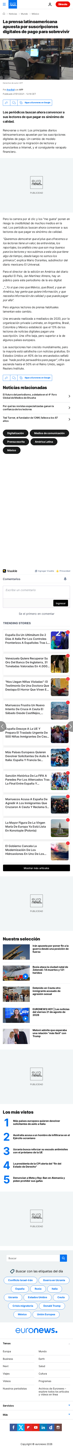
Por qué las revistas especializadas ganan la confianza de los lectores (28, 408)
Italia (55, 1288)
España (19, 1288)
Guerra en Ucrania (54, 1280)
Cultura (43, 1373)
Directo (62, 4)
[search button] (63, 1258)
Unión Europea (46, 1314)
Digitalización (15, 432)
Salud (42, 1366)
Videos (7, 1381)
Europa (7, 1351)
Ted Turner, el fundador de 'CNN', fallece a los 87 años (30, 419)
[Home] (4, 13)
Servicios (8, 1405)
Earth (42, 1358)
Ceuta (61, 1297)
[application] (36, 59)
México (35, 14)
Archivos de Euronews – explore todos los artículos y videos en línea (54, 1391)
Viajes (6, 1373)
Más (5, 1414)
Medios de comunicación (49, 432)
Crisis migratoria (23, 1305)
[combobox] (36, 1258)
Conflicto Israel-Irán (20, 1280)
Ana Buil (11, 89)
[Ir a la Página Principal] (13, 4)
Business (8, 1358)
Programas (45, 1381)
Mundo (24, 14)
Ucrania (13, 1297)
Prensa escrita (16, 441)
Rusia (38, 1288)
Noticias (13, 14)
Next (6, 1366)
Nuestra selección (21, 939)
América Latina (44, 441)
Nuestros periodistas (15, 1388)
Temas (7, 1343)
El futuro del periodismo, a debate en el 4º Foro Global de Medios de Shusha (30, 396)
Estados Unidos (37, 1297)
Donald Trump (52, 1305)
